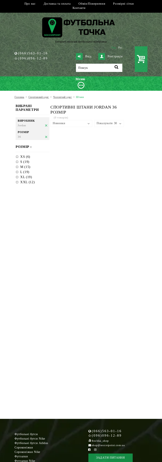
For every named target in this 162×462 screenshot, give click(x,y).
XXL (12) (27, 182)
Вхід (88, 56)
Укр (113, 47)
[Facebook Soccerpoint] (89, 449)
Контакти (79, 8)
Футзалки (21, 456)
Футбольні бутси (26, 434)
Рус (120, 47)
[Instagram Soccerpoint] (95, 449)
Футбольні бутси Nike (30, 438)
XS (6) (25, 156)
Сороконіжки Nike (27, 452)
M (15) (25, 167)
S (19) (24, 162)
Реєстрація (115, 56)
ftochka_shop (100, 440)
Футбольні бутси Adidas (31, 443)
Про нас (30, 3)
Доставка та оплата (57, 3)
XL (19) (26, 177)
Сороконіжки (24, 447)
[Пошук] (116, 68)
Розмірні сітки (123, 3)
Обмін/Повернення (91, 3)
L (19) (24, 172)
